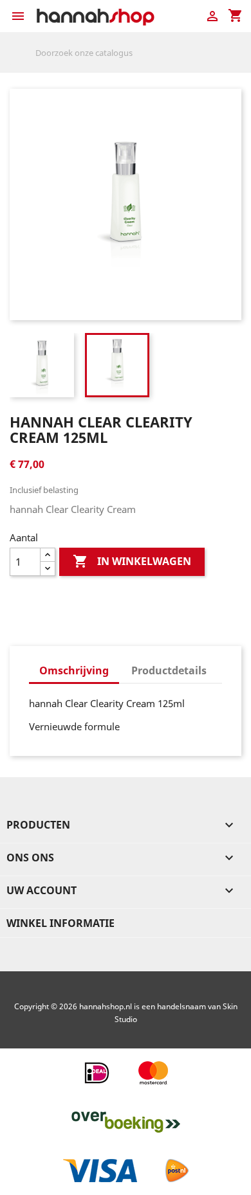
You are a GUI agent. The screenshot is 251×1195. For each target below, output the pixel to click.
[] (236, 61)
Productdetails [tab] (169, 670)
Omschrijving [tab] (74, 670)
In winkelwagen (132, 561)
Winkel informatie (60, 923)
